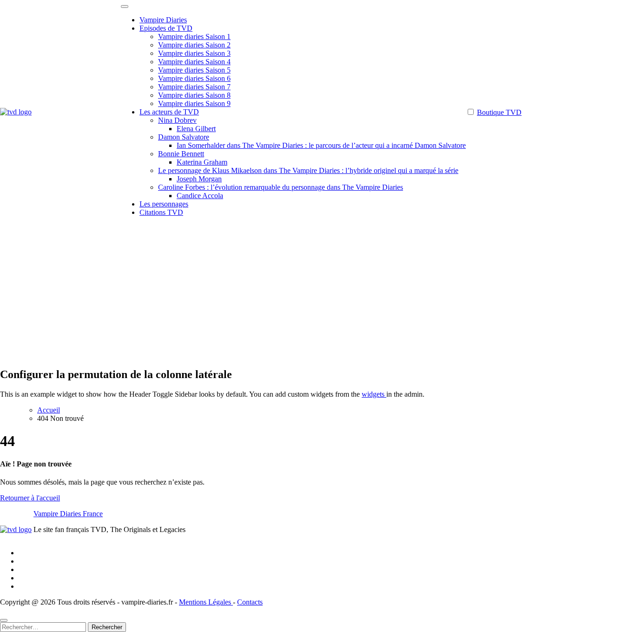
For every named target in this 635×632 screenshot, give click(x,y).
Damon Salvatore (183, 137)
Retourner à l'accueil (30, 498)
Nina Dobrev (177, 120)
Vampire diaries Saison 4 (194, 62)
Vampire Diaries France (68, 514)
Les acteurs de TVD (169, 112)
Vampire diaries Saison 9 (194, 103)
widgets (374, 394)
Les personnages (163, 204)
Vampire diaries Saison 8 (194, 95)
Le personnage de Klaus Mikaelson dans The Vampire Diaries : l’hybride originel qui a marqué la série (308, 170)
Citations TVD (161, 212)
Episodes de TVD (165, 28)
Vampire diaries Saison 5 (194, 70)
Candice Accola (200, 196)
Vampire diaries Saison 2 (194, 45)
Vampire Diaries (163, 20)
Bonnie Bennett (181, 154)
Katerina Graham (202, 162)
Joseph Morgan (199, 179)
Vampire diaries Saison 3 (194, 53)
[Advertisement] (317, 294)
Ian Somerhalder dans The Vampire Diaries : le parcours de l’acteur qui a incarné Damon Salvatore (321, 145)
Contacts (250, 602)
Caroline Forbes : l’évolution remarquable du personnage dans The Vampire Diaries (280, 187)
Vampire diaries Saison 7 (194, 87)
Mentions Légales (206, 602)
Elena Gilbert (196, 129)
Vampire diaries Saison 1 (194, 36)
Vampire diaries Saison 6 (194, 78)
